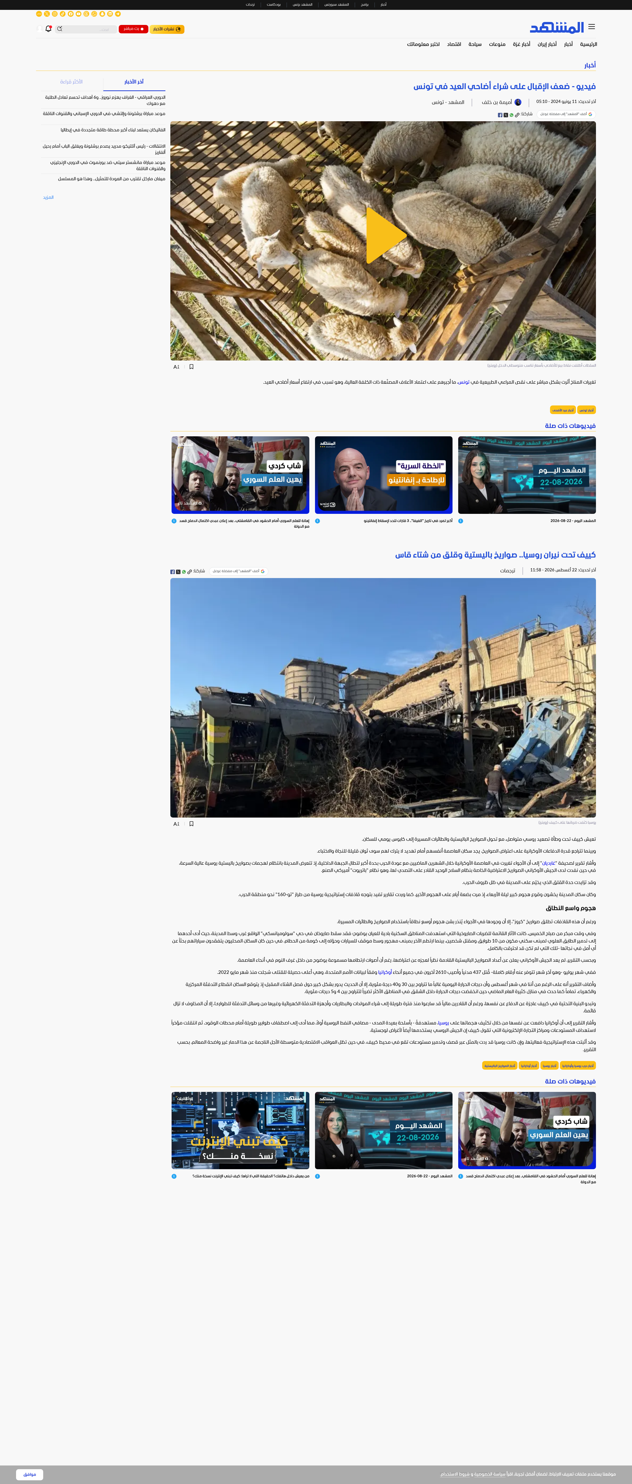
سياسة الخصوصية (490, 1474)
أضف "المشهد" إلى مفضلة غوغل (563, 114)
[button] (316, 66)
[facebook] (500, 115)
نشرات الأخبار (163, 29)
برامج (365, 4)
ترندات (250, 4)
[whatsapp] (511, 115)
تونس (464, 382)
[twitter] (506, 115)
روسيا (443, 1023)
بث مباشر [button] (131, 29)
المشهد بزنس (302, 4)
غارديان (548, 863)
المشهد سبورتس (336, 4)
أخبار (383, 4)
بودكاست (274, 4)
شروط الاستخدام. (455, 1474)
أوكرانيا (385, 972)
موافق (29, 1475)
